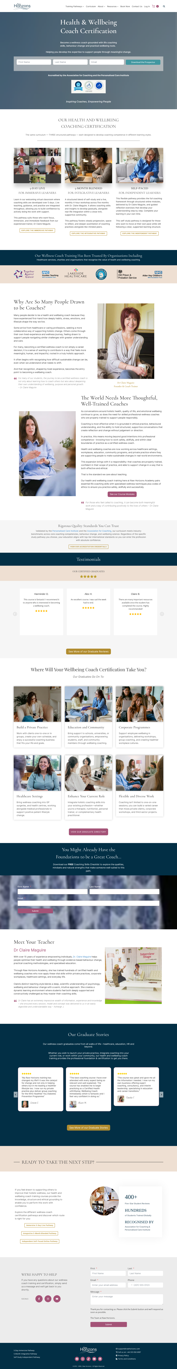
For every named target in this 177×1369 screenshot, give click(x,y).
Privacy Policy (123, 1355)
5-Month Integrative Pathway (25, 1354)
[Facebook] (77, 1359)
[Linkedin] (100, 1359)
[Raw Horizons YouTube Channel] (57, 1298)
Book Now (125, 6)
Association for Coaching (99, 531)
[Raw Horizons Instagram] (48, 1298)
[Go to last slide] (16, 1094)
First (92, 1268)
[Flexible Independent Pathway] (139, 165)
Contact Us (137, 6)
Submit (35, 911)
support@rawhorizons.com (129, 1349)
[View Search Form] (164, 6)
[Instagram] (83, 1359)
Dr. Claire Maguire (82, 956)
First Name (23, 886)
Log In (147, 6)
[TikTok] (88, 1359)
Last (130, 1268)
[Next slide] (161, 1094)
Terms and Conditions (127, 1359)
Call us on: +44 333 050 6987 (129, 1352)
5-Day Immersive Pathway (24, 1350)
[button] (162, 614)
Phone (131, 1280)
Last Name (95, 886)
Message (94, 1291)
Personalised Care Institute (65, 531)
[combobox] (130, 1285)
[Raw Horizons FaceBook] (39, 1298)
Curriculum (91, 6)
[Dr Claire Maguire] (126, 341)
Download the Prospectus (143, 62)
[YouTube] (94, 1359)
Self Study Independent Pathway (27, 1357)
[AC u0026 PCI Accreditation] (88, 86)
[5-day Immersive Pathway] (37, 165)
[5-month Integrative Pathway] (88, 165)
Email (20, 898)
